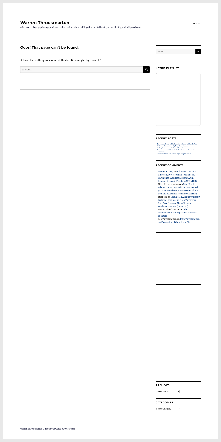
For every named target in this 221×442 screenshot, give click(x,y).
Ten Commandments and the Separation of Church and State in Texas (177, 144)
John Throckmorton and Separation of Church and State (177, 212)
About (197, 23)
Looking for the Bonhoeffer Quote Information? (171, 148)
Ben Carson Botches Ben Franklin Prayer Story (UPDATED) (174, 154)
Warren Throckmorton (44, 22)
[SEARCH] (198, 51)
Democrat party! (166, 171)
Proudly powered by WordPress (60, 429)
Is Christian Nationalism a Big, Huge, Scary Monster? (172, 146)
